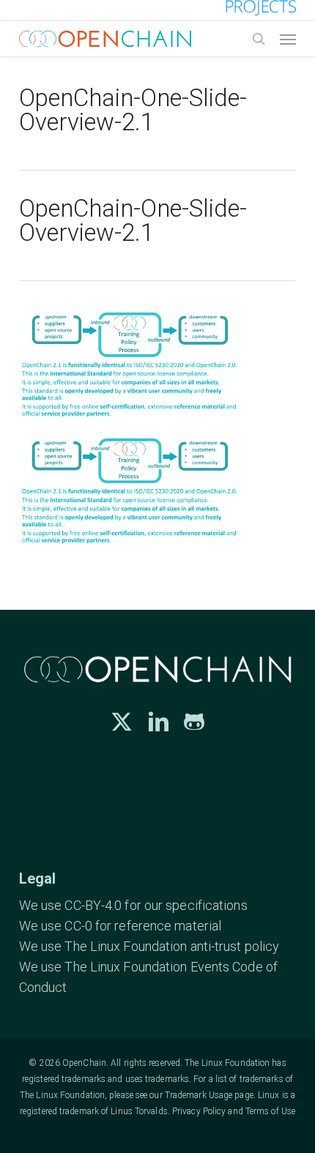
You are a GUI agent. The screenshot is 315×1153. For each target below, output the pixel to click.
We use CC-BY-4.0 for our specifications (133, 905)
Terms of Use (270, 1111)
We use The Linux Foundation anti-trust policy (149, 946)
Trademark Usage (199, 1095)
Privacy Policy (199, 1111)
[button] (288, 38)
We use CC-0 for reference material (120, 925)
